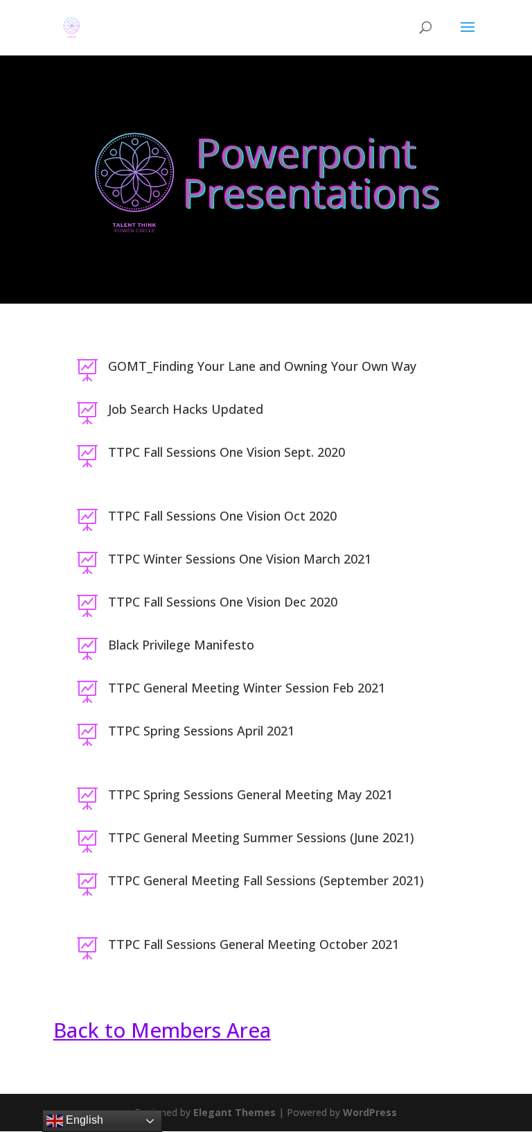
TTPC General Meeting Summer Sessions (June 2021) (261, 837)
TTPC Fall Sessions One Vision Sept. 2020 (226, 452)
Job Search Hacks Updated (185, 409)
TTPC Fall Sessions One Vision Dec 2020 (222, 601)
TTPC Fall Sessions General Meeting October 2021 (253, 944)
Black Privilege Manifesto (181, 644)
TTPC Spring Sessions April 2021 (201, 730)
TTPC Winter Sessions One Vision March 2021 (239, 558)
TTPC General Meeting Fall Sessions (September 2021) (266, 880)
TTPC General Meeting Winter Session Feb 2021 (246, 687)
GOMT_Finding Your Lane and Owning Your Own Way (262, 366)
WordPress (370, 1112)
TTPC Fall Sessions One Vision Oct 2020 (222, 515)
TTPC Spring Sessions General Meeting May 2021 (250, 794)
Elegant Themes (234, 1112)
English (83, 1120)
